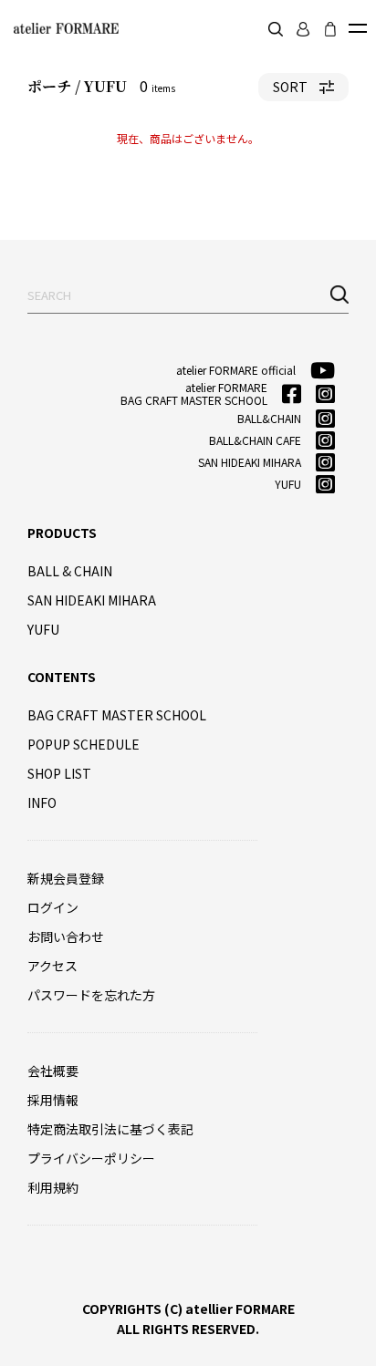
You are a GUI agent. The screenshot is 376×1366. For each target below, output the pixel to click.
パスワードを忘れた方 (91, 995)
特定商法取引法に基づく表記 (110, 1129)
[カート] (330, 29)
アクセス (52, 966)
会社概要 (52, 1070)
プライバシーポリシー (91, 1158)
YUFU (43, 629)
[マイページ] (303, 29)
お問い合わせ (65, 936)
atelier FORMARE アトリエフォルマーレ (64, 28)
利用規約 (52, 1187)
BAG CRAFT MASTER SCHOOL (116, 715)
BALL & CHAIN (69, 571)
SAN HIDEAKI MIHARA (91, 600)
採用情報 (52, 1100)
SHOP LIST (59, 773)
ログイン (52, 907)
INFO (42, 802)
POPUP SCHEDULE (83, 744)
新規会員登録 (65, 878)
